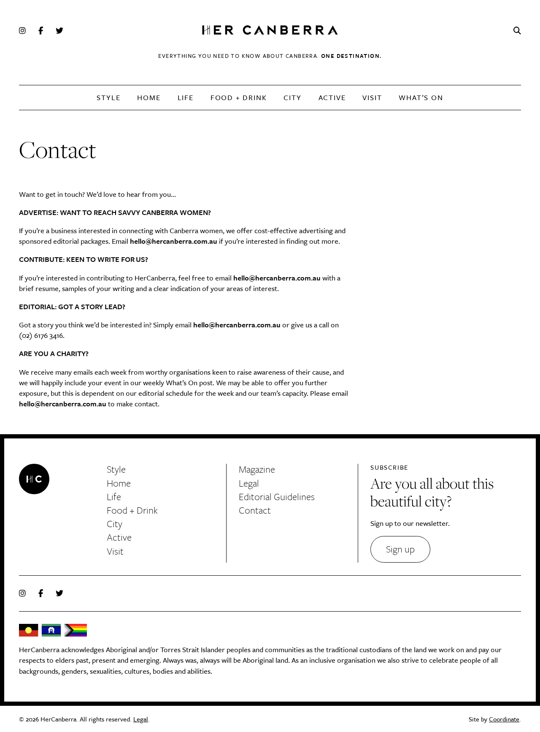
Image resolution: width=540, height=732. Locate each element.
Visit (372, 97)
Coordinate (504, 719)
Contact (255, 510)
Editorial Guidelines (277, 496)
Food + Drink (239, 97)
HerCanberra (270, 30)
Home (148, 97)
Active (332, 97)
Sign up (400, 549)
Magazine (257, 469)
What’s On (421, 97)
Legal (249, 483)
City (292, 97)
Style (108, 97)
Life (186, 97)
